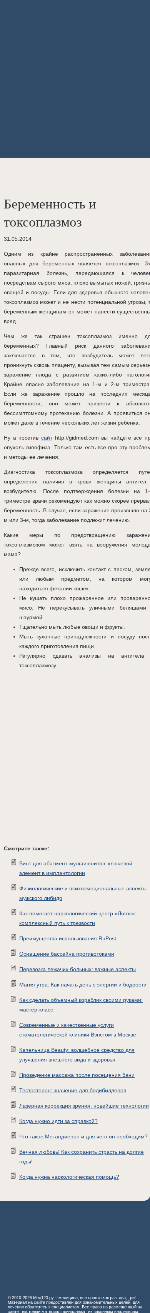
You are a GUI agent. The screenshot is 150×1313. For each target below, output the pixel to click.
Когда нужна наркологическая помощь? (69, 1177)
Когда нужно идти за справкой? (58, 1121)
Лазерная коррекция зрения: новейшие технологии (84, 1106)
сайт (46, 438)
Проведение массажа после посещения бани (77, 1075)
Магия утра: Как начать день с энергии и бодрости (83, 984)
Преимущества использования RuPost (67, 938)
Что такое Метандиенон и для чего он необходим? (83, 1136)
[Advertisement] (75, 79)
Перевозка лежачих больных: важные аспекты (77, 969)
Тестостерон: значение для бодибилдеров (72, 1090)
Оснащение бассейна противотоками (66, 954)
